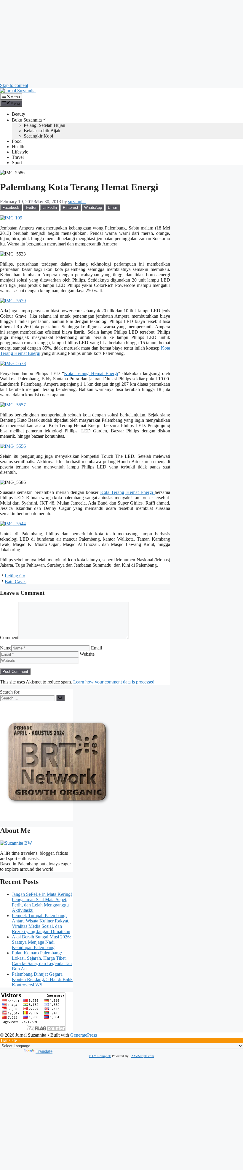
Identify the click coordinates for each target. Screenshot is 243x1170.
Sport (17, 162)
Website (87, 654)
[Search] (60, 698)
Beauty (18, 114)
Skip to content (14, 85)
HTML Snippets (100, 1056)
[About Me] (16, 843)
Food (17, 141)
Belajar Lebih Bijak (42, 130)
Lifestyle (20, 151)
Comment (9, 637)
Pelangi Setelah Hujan (44, 125)
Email (96, 647)
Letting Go (15, 575)
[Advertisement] (121, 41)
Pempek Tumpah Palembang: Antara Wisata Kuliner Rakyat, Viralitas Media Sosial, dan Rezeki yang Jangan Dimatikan (41, 923)
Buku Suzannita (27, 119)
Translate (44, 1051)
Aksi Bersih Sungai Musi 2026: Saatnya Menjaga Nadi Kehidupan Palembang (41, 942)
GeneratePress (83, 1035)
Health (18, 146)
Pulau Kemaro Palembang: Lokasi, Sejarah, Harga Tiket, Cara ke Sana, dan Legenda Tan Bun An (42, 960)
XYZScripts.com (142, 1056)
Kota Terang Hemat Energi (91, 373)
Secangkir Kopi (38, 135)
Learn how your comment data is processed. (114, 681)
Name (5, 647)
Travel (18, 157)
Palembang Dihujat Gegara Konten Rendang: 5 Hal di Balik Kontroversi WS (42, 979)
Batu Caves (15, 581)
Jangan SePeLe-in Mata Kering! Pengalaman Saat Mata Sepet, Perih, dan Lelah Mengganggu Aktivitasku (42, 902)
